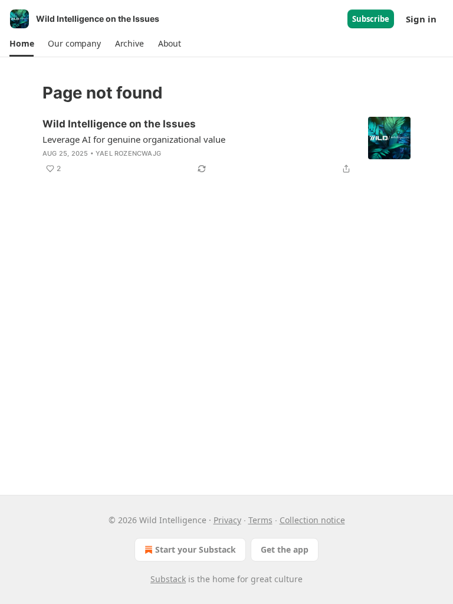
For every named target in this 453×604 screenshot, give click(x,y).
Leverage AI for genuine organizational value (133, 139)
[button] (21, 44)
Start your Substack (195, 549)
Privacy (227, 520)
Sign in (421, 19)
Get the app (284, 549)
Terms (260, 520)
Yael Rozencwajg (128, 153)
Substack (168, 579)
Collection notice (312, 520)
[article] (226, 146)
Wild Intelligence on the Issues (119, 124)
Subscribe (370, 19)
